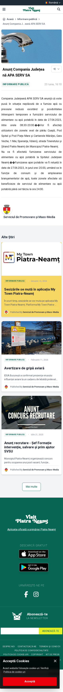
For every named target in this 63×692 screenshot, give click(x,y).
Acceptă (30, 681)
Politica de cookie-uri (16, 654)
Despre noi (9, 646)
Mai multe (31, 486)
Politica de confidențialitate (31, 650)
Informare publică (27, 19)
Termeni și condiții (49, 646)
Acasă (10, 19)
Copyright (37, 654)
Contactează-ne (27, 646)
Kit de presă (53, 654)
